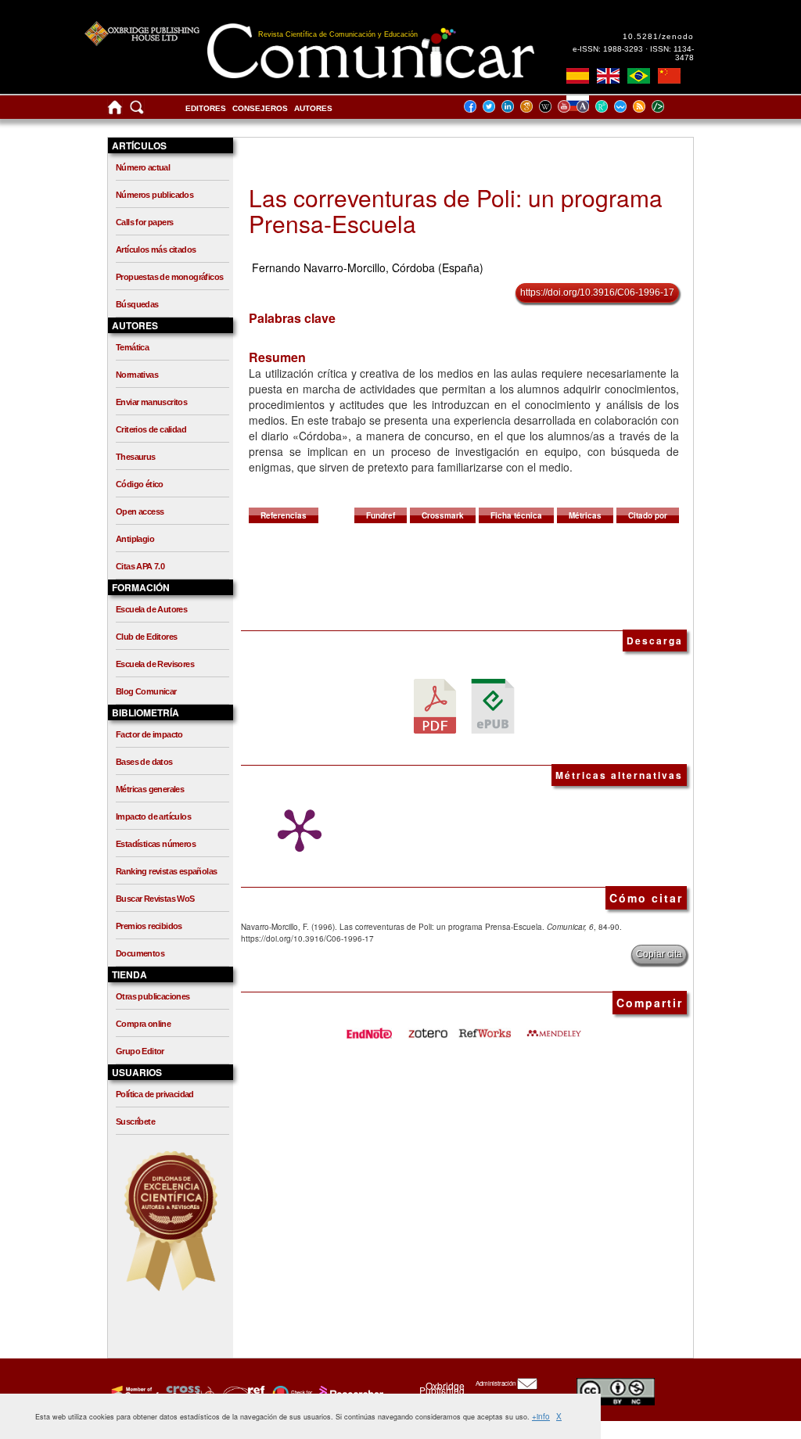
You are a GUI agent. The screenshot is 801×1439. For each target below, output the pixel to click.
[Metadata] (670, 106)
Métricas (585, 515)
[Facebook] (475, 106)
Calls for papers (144, 222)
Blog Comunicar (146, 691)
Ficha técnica (516, 515)
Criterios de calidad (151, 429)
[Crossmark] (291, 1392)
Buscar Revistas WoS (155, 898)
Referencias (283, 515)
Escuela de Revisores (155, 664)
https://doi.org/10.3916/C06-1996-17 (597, 292)
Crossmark (443, 515)
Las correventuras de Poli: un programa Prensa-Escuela (456, 210)
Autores (313, 108)
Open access (139, 511)
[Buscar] (137, 110)
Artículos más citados (156, 249)
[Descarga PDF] (435, 705)
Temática (132, 347)
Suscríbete (135, 1121)
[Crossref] (133, 1392)
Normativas (137, 374)
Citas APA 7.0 (140, 566)
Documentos (140, 953)
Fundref (380, 515)
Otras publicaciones (153, 996)
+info (541, 1416)
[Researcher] (349, 1392)
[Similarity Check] (188, 1392)
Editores (205, 108)
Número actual (143, 167)
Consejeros (260, 108)
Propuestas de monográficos (169, 277)
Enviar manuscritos (151, 402)
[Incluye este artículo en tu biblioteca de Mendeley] (553, 1027)
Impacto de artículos (153, 816)
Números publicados (154, 194)
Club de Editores (146, 636)
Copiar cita (659, 954)
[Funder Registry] (242, 1392)
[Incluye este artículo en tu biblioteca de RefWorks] (484, 1027)
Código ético (139, 484)
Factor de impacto (149, 734)
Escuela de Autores (151, 609)
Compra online (143, 1023)
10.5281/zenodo (658, 36)
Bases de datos (144, 761)
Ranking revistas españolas (166, 871)
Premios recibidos (149, 926)
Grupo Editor (140, 1051)
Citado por (647, 515)
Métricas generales (150, 789)
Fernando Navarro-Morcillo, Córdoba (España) (367, 267)
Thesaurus (136, 456)
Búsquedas (137, 304)
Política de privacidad (155, 1094)
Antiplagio (135, 539)
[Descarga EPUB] (492, 705)
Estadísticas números (156, 844)
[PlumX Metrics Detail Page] (296, 831)
